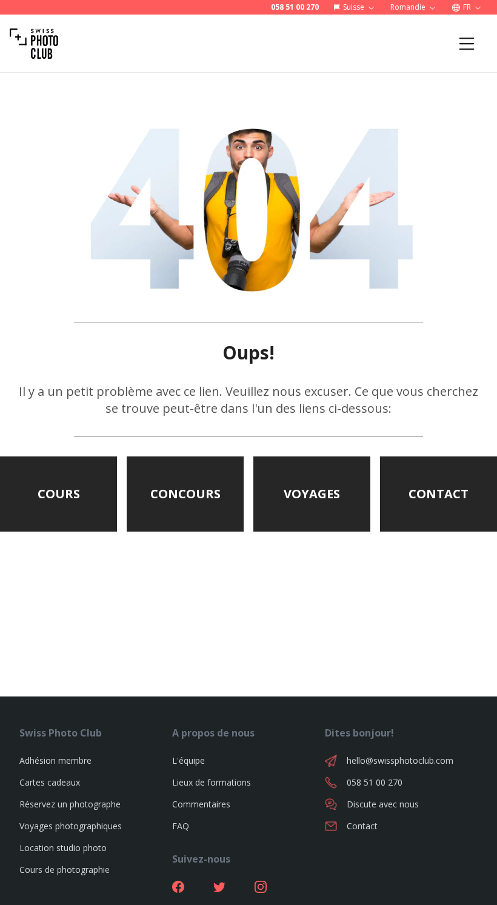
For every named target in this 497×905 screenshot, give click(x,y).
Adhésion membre (55, 760)
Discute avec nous (383, 804)
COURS (59, 494)
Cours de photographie (64, 869)
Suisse (353, 7)
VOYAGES (312, 494)
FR (467, 7)
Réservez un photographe (70, 804)
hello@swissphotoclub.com (400, 760)
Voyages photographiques (70, 826)
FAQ (180, 826)
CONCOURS (185, 494)
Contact (362, 826)
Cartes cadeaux (49, 782)
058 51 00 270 (295, 7)
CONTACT (439, 494)
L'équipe (188, 760)
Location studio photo (63, 847)
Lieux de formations (211, 782)
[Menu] (466, 43)
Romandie (407, 7)
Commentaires (201, 804)
